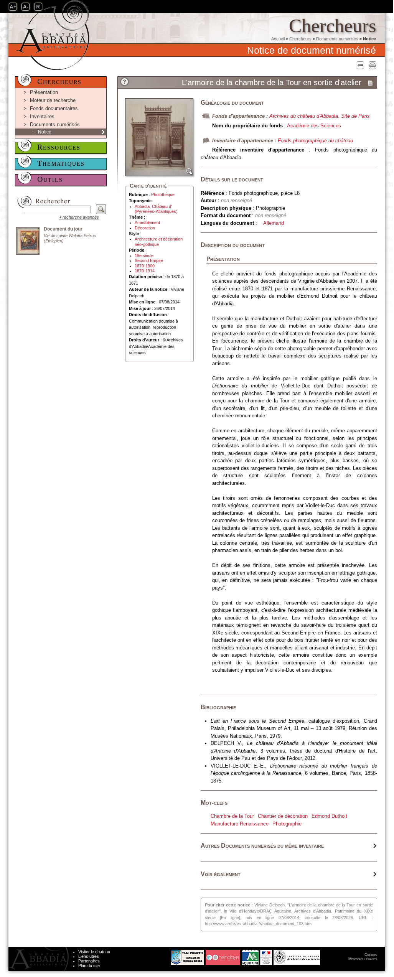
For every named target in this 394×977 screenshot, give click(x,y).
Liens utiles (88, 956)
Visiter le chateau (94, 951)
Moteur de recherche (53, 100)
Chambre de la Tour (232, 816)
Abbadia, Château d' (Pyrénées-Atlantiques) (156, 209)
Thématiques (61, 163)
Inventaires (42, 116)
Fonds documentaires (54, 108)
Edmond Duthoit (329, 816)
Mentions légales (362, 959)
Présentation (44, 92)
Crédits (370, 954)
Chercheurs (300, 38)
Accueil (278, 38)
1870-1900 (145, 266)
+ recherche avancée (79, 217)
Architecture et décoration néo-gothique (159, 241)
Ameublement (147, 222)
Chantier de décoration (283, 816)
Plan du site (89, 965)
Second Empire (149, 260)
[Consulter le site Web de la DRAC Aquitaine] (266, 955)
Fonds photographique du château (315, 140)
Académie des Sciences (314, 126)
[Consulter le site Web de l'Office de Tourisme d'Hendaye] (223, 955)
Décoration (145, 228)
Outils (50, 179)
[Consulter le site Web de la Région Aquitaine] (250, 955)
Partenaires (89, 961)
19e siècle (144, 255)
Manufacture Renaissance (240, 824)
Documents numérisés (337, 38)
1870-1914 (145, 271)
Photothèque (163, 194)
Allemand (273, 223)
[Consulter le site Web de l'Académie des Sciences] (297, 955)
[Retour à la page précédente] (359, 65)
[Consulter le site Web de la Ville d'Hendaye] (158, 955)
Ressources (59, 147)
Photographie (287, 824)
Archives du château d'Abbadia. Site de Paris (319, 116)
